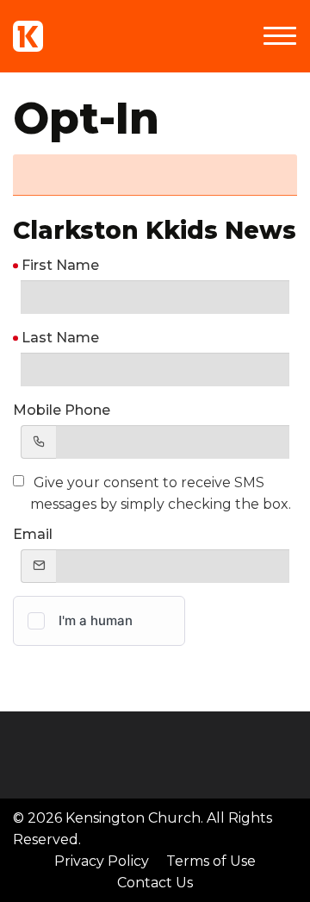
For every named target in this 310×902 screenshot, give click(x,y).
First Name (60, 265)
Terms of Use (211, 861)
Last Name (60, 337)
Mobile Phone (61, 410)
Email (33, 534)
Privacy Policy (101, 861)
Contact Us (155, 882)
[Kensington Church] (28, 36)
